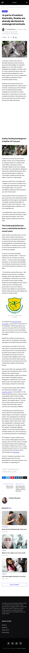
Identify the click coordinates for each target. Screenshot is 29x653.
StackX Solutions (21, 648)
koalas (14, 471)
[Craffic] (14, 2)
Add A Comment (14, 584)
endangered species (14, 469)
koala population (7, 471)
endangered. (15, 452)
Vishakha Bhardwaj (11, 29)
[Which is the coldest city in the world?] (14, 541)
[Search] (26, 2)
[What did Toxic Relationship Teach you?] (14, 518)
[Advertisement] (14, 119)
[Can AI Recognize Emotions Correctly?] (14, 565)
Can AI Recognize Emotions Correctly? (14, 576)
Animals (5, 469)
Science (5, 11)
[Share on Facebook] (8, 37)
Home (3, 7)
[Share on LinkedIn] (16, 37)
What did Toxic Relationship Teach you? (14, 529)
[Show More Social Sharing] (19, 37)
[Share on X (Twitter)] (11, 37)
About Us (4, 625)
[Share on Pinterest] (13, 37)
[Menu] (3, 2)
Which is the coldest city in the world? (14, 553)
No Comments (6, 33)
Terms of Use (5, 630)
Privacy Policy (5, 632)
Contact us (4, 627)
